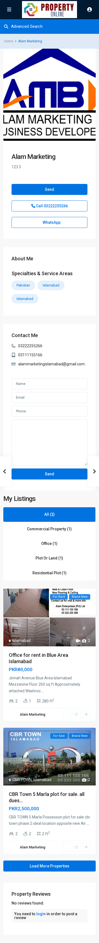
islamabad (24, 299)
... (43, 691)
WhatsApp (51, 222)
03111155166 (30, 355)
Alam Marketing (33, 157)
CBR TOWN (22, 779)
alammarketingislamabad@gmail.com (51, 364)
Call (51, 206)
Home (8, 41)
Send (49, 189)
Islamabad (51, 285)
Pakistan (23, 285)
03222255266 (30, 346)
